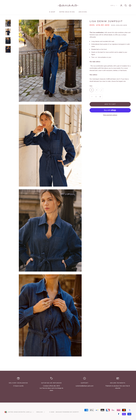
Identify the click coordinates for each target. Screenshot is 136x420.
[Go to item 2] (8, 31)
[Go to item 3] (8, 40)
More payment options (110, 115)
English (39, 412)
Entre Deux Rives (67, 12)
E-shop (52, 12)
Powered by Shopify (70, 412)
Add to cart (110, 104)
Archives (83, 12)
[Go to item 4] (8, 49)
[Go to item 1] (8, 23)
